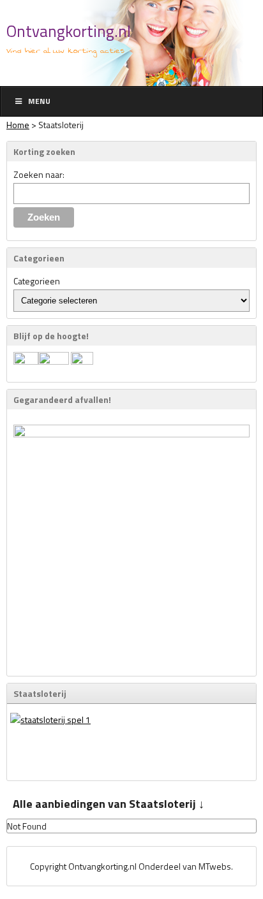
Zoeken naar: (38, 174)
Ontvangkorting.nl (68, 31)
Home (17, 124)
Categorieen (36, 281)
